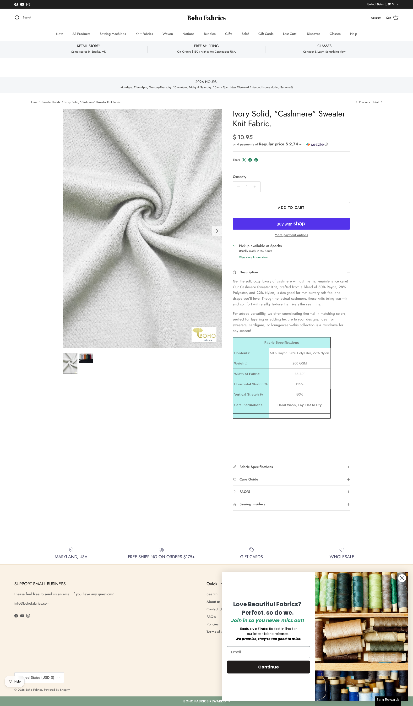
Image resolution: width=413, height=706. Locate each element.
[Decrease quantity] (237, 187)
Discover (313, 33)
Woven (168, 33)
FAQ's (211, 616)
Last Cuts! (290, 33)
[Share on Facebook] (250, 160)
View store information (253, 257)
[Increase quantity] (256, 187)
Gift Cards (265, 33)
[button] (206, 701)
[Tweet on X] (244, 160)
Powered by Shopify (57, 690)
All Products (81, 33)
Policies (212, 624)
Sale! (245, 33)
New (59, 33)
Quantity (239, 176)
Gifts (228, 33)
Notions (188, 33)
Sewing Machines (113, 33)
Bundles (210, 33)
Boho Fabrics (34, 690)
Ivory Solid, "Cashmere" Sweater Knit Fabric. (93, 102)
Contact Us (214, 609)
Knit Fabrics (144, 33)
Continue (268, 667)
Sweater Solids (51, 102)
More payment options (291, 235)
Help (353, 33)
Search (211, 594)
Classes (335, 33)
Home (33, 102)
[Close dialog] (402, 578)
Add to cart (291, 207)
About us (213, 601)
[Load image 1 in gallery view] (142, 228)
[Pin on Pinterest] (256, 160)
